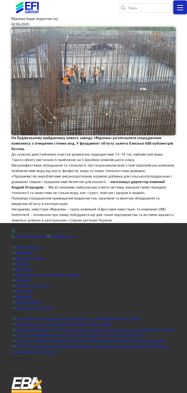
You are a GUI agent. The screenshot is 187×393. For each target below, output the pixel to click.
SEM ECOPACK (28, 302)
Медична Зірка (29, 258)
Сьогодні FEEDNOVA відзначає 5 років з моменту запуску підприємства (80, 335)
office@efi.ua (63, 236)
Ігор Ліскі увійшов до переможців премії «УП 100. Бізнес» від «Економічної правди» (90, 341)
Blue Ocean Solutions (33, 308)
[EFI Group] (27, 7)
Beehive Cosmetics (32, 286)
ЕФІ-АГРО (24, 291)
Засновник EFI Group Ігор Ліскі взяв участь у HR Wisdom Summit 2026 (77, 319)
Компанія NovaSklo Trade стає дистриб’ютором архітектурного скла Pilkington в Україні (95, 330)
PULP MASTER (28, 247)
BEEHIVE (23, 280)
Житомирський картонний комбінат (48, 275)
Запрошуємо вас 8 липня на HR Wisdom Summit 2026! (63, 324)
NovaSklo (23, 253)
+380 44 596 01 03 (30, 236)
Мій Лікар (24, 269)
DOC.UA (22, 264)
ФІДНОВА (24, 297)
